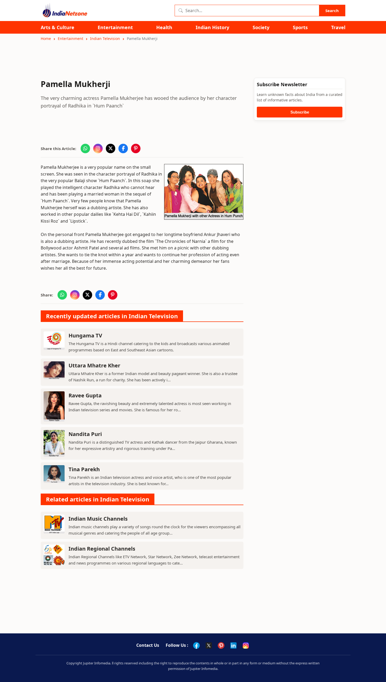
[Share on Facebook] (123, 148)
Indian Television (105, 38)
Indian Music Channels (98, 518)
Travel (338, 27)
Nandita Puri (85, 434)
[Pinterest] (221, 645)
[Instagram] (246, 645)
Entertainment (115, 27)
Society (261, 27)
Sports (300, 27)
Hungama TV (85, 335)
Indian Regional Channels (102, 548)
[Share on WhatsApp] (85, 148)
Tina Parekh (84, 469)
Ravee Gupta (85, 395)
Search (332, 10)
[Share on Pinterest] (135, 148)
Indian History (212, 27)
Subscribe (299, 112)
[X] (209, 645)
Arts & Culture (57, 27)
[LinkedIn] (233, 645)
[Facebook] (196, 645)
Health (164, 27)
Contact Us (147, 645)
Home (46, 38)
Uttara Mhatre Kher (94, 365)
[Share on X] (110, 148)
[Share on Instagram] (98, 148)
